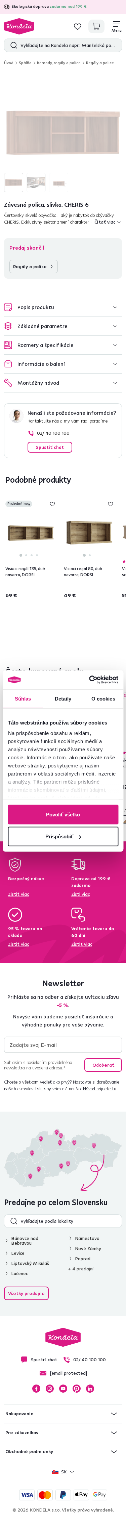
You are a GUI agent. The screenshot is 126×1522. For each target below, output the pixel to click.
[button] (63, 307)
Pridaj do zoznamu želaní (52, 504)
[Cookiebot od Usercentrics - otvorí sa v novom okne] (89, 680)
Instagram (50, 1389)
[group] (63, 133)
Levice (18, 1253)
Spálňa (25, 62)
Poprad (82, 1258)
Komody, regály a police (59, 62)
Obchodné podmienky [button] (29, 1451)
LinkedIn (90, 1389)
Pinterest (77, 1389)
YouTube (63, 1389)
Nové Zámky (88, 1248)
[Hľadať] (12, 45)
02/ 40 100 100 (53, 433)
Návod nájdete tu (99, 1089)
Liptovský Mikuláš (30, 1263)
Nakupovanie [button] (19, 1414)
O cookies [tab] (103, 698)
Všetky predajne (26, 1293)
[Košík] (96, 26)
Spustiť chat (50, 447)
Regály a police (100, 62)
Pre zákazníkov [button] (21, 1432)
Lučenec (19, 1273)
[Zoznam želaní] (78, 26)
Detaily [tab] (63, 698)
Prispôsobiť (59, 836)
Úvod (8, 62)
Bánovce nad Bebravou (24, 1240)
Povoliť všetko (63, 814)
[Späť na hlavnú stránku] (19, 26)
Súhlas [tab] (23, 698)
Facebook (36, 1389)
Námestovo (87, 1238)
